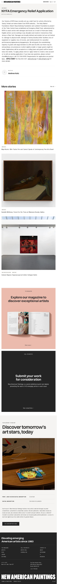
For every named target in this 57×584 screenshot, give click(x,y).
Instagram (42, 552)
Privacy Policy (17, 581)
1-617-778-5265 (33, 568)
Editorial (3, 556)
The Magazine (4, 547)
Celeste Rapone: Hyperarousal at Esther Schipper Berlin (19, 275)
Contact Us (43, 547)
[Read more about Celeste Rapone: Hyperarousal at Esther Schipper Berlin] (28, 245)
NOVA (2, 552)
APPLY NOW (10, 59)
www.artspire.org (43, 59)
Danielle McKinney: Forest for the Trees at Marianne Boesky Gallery (22, 212)
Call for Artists (25, 547)
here (3, 59)
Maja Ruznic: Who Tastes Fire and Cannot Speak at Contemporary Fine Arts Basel (27, 149)
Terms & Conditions (6, 581)
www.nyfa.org (32, 59)
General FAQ (24, 552)
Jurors (3, 554)
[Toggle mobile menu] (2, 2)
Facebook (42, 556)
